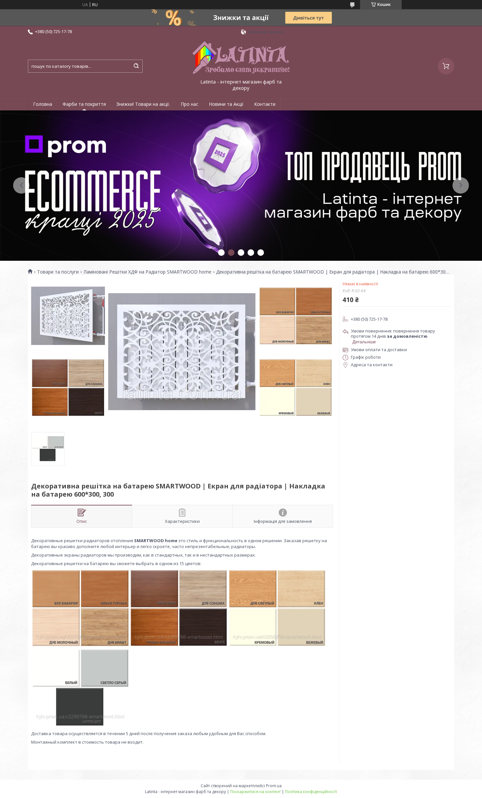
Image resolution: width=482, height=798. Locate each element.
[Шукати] (136, 66)
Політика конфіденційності (311, 791)
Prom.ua (274, 785)
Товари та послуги (58, 272)
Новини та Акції (226, 104)
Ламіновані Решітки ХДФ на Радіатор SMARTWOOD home (147, 272)
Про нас (189, 104)
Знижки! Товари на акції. (143, 104)
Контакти (264, 104)
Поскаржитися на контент (255, 791)
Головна (42, 104)
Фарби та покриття (84, 104)
